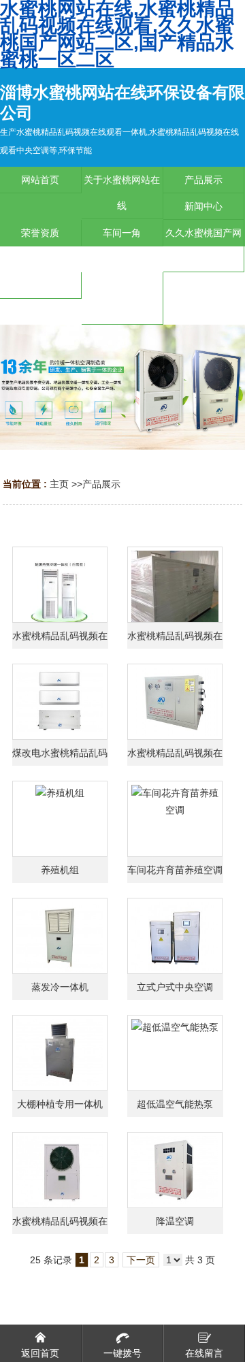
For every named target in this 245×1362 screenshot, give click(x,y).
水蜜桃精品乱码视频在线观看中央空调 (175, 756)
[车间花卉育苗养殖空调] (175, 819)
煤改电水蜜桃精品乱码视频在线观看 (60, 756)
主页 (59, 484)
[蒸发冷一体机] (60, 936)
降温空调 (175, 1221)
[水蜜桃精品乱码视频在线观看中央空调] (175, 702)
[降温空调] (175, 1170)
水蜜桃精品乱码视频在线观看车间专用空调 (60, 1225)
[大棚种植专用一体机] (60, 1053)
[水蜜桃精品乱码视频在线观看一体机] (60, 585)
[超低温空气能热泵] (175, 1053)
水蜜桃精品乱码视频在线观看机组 (175, 639)
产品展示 (101, 484)
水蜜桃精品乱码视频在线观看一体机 (60, 639)
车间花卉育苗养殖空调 (175, 869)
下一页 (141, 1259)
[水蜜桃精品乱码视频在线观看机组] (175, 585)
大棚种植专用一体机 (60, 1104)
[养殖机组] (60, 819)
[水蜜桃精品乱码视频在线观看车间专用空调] (60, 1170)
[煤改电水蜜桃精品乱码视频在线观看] (60, 702)
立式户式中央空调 (175, 987)
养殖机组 (60, 869)
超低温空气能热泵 (175, 1104)
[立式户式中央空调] (175, 936)
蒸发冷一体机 (59, 987)
